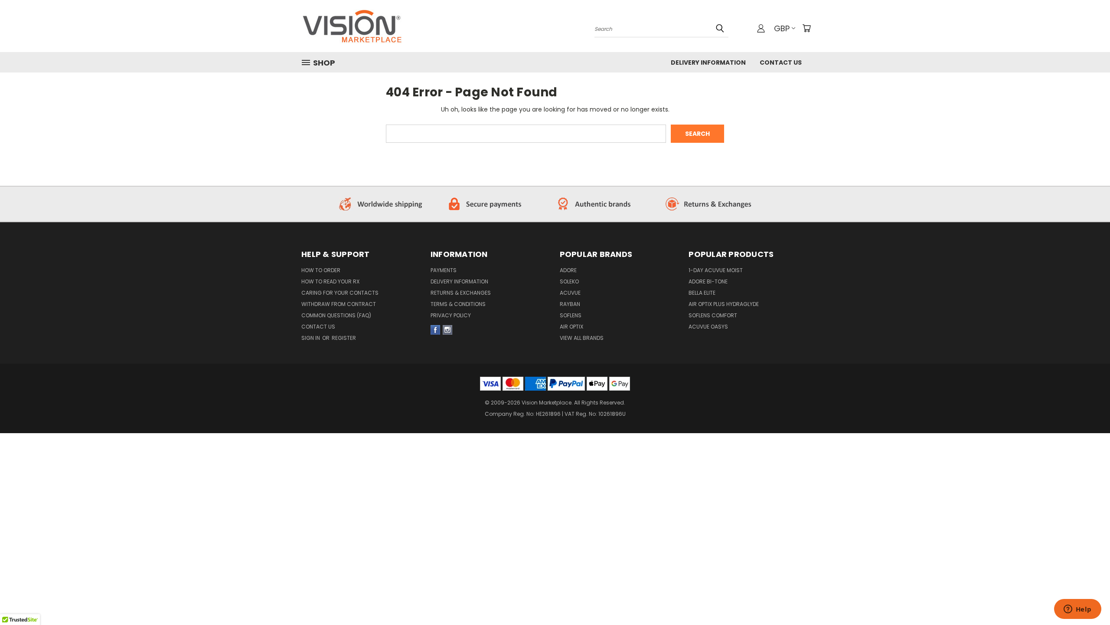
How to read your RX (330, 281)
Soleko (569, 281)
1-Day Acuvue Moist (716, 270)
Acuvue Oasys (708, 326)
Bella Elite (702, 292)
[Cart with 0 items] (806, 28)
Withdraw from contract (338, 304)
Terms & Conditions (458, 304)
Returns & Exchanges (461, 292)
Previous (1087, 582)
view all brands (582, 338)
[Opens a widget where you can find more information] (1077, 610)
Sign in (311, 338)
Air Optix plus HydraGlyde (724, 304)
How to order (320, 270)
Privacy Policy (451, 315)
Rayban (570, 304)
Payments (444, 270)
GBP (782, 28)
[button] (382, 204)
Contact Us (781, 62)
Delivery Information (708, 62)
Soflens (570, 315)
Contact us (318, 326)
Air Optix (571, 326)
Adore (568, 270)
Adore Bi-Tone (708, 281)
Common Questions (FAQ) (336, 315)
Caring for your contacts (340, 292)
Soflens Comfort (713, 315)
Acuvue (570, 292)
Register (344, 338)
